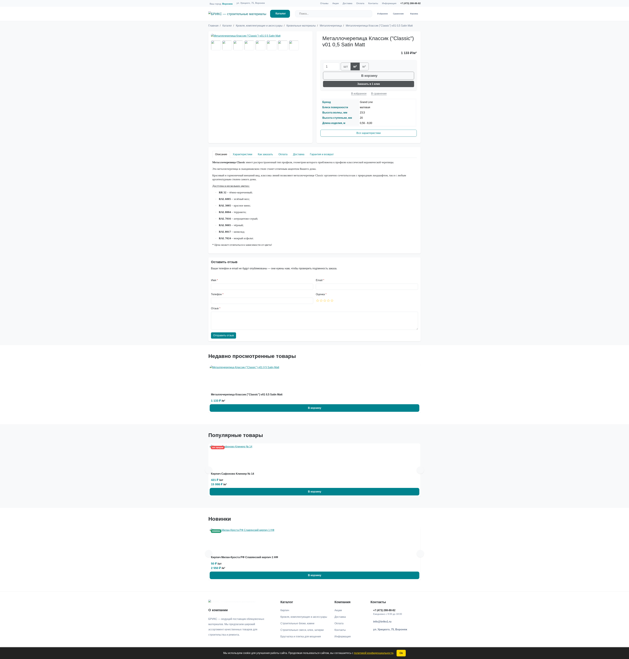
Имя (214, 280)
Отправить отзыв (223, 335)
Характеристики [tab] (242, 154)
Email (320, 280)
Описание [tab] (221, 154)
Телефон (217, 294)
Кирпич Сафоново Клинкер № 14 (232, 473)
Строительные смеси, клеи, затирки (302, 630)
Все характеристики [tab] (368, 133)
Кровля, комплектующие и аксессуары (303, 616)
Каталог (281, 13)
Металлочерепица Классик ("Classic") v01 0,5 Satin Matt (246, 394)
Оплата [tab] (282, 154)
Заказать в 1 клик (368, 84)
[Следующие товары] (420, 470)
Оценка (321, 294)
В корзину (369, 75)
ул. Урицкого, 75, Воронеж (251, 3)
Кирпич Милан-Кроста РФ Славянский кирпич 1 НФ (244, 557)
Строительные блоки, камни (297, 623)
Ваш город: (221, 3)
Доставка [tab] (298, 154)
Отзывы (324, 3)
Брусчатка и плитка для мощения (300, 636)
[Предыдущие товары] (208, 470)
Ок (401, 653)
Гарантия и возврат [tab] (322, 154)
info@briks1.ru (382, 621)
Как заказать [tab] (265, 154)
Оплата (360, 3)
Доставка (347, 3)
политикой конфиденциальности (373, 653)
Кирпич (284, 610)
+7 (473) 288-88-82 (410, 3)
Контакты (373, 3)
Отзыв (215, 308)
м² (355, 66)
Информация (389, 3)
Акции (335, 3)
